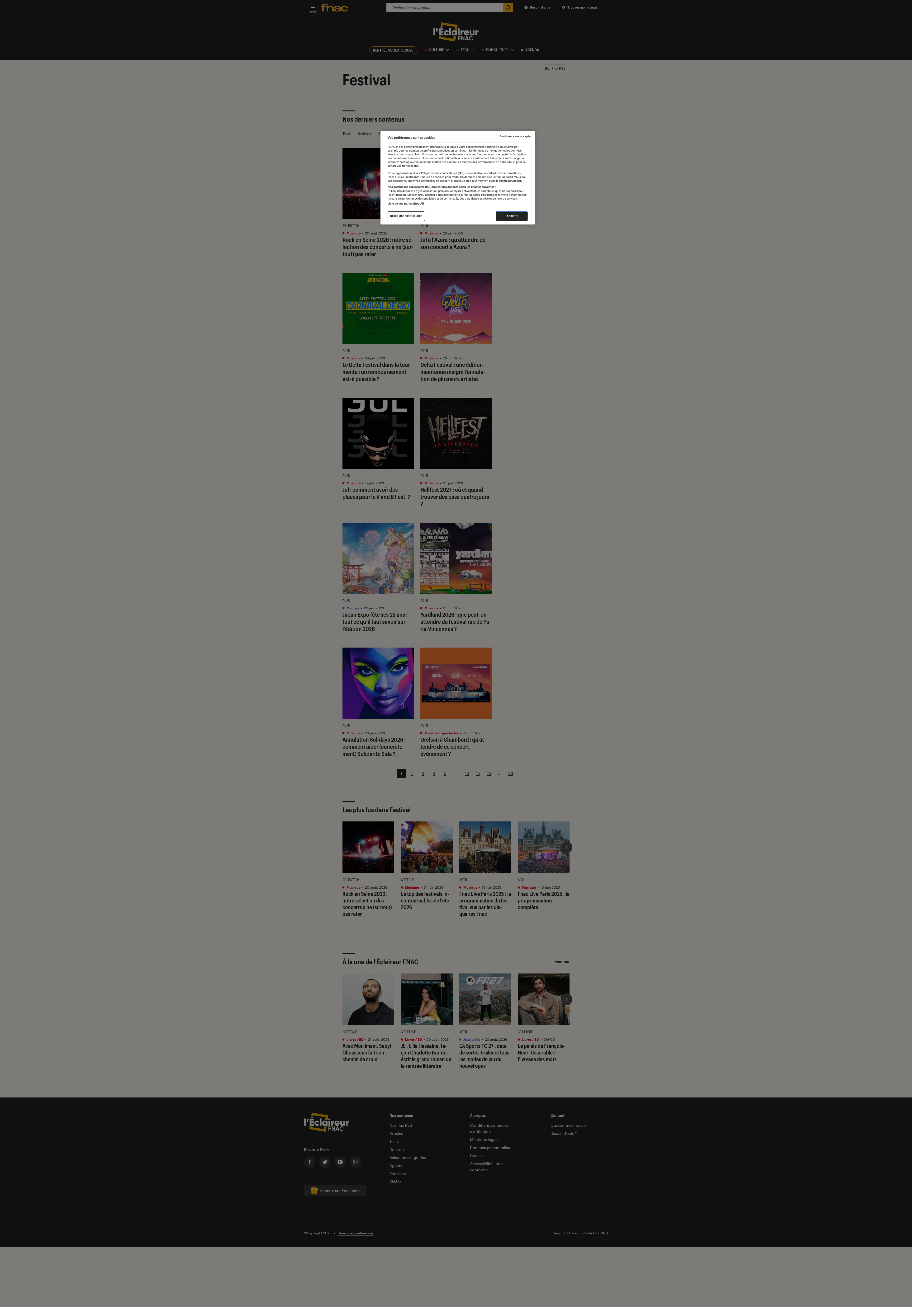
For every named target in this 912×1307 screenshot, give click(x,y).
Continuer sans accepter (515, 136)
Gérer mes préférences (406, 216)
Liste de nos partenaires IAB (406, 203)
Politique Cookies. (510, 180)
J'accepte (511, 216)
